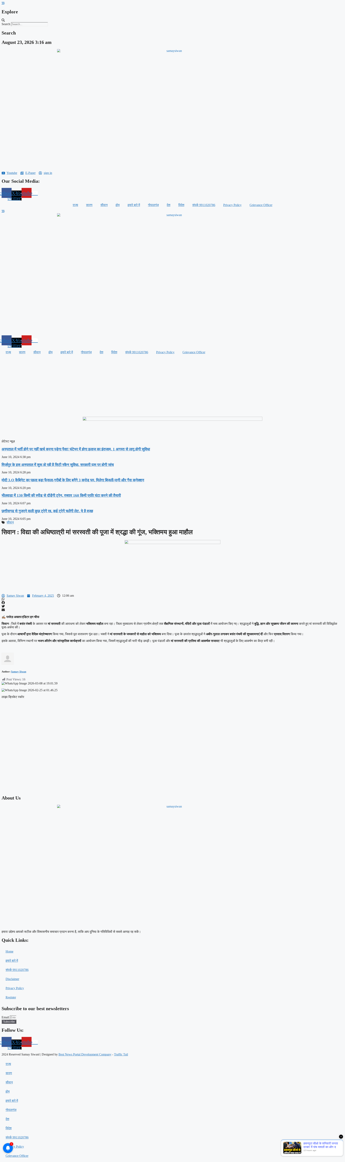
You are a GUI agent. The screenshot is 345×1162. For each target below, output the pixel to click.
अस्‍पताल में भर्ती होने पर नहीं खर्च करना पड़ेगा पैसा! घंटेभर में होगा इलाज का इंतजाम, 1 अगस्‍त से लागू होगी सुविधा (76, 449)
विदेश (181, 205)
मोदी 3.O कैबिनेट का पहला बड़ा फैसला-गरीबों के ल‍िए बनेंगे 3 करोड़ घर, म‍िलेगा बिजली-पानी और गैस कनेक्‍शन (73, 480)
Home (9, 951)
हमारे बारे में (134, 205)
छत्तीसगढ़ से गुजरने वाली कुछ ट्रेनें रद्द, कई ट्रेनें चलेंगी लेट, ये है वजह (47, 511)
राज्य (75, 205)
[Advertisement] (172, 387)
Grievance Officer (261, 205)
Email (6, 1017)
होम (118, 205)
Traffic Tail (121, 1054)
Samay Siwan (18, 671)
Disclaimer (12, 979)
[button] (172, 20)
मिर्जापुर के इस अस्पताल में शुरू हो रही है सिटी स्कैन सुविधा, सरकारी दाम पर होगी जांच (58, 465)
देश (168, 205)
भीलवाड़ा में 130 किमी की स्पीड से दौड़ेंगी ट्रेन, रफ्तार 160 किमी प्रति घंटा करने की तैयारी (61, 495)
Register (11, 997)
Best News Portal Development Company (84, 1054)
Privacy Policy (232, 205)
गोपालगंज (153, 205)
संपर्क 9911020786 (203, 205)
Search (6, 24)
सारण (89, 205)
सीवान (104, 205)
